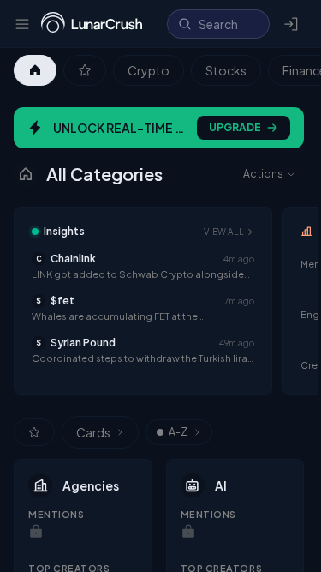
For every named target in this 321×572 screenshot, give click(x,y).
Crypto (148, 70)
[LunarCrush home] (91, 24)
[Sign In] (291, 24)
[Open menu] (22, 24)
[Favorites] (84, 70)
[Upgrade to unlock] (36, 531)
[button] (143, 266)
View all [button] (224, 231)
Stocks (226, 70)
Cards (93, 432)
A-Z (178, 431)
